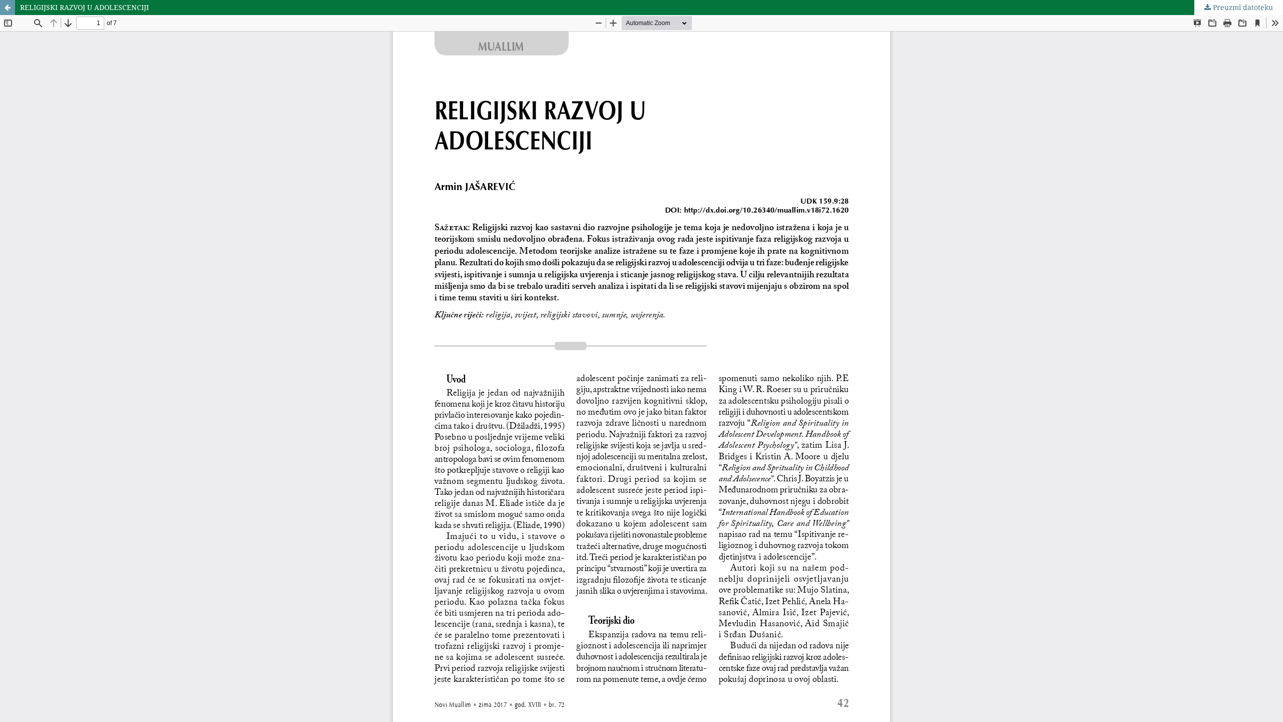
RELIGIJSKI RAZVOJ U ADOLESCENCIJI (84, 7)
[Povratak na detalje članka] (7, 7)
